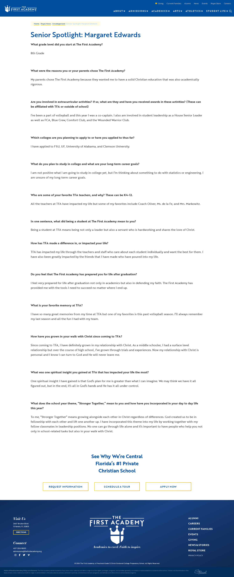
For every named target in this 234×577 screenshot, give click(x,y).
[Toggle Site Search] (230, 11)
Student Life (216, 11)
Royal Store (216, 3)
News (196, 3)
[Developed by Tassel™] (200, 572)
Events (205, 3)
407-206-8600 (19, 548)
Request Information (65, 487)
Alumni (187, 3)
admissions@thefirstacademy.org (27, 551)
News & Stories (198, 545)
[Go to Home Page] (19, 8)
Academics (160, 11)
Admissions (137, 11)
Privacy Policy (195, 555)
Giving (160, 3)
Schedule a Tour (117, 487)
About (118, 11)
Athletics (193, 11)
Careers (227, 3)
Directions (21, 532)
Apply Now (168, 487)
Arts (176, 11)
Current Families (174, 3)
